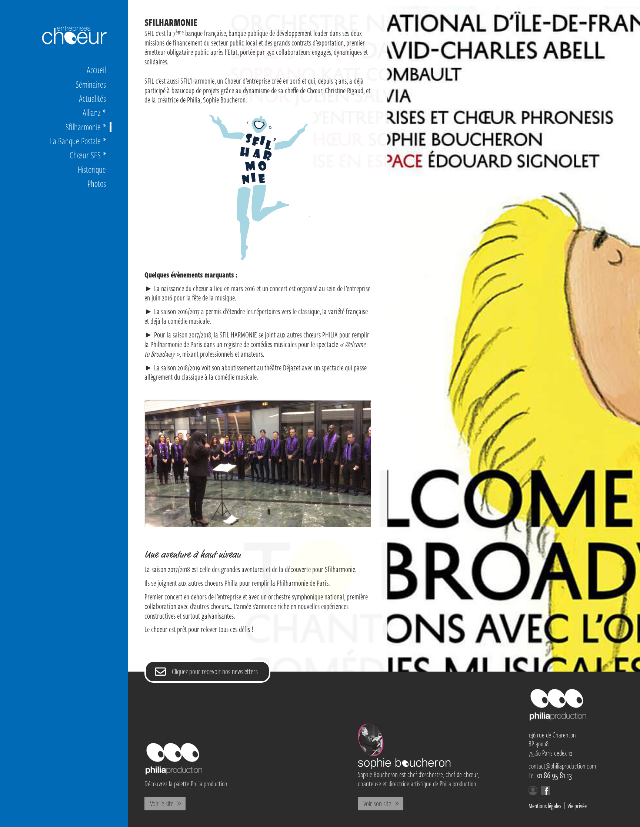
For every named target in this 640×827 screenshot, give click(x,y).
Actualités (92, 98)
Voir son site (377, 803)
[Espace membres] (533, 792)
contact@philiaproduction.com (562, 765)
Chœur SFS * (88, 155)
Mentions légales (545, 805)
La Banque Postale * (78, 141)
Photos (96, 183)
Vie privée (577, 805)
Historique (92, 169)
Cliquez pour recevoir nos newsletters (215, 671)
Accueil (96, 70)
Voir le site (161, 803)
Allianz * (94, 112)
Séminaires (91, 84)
